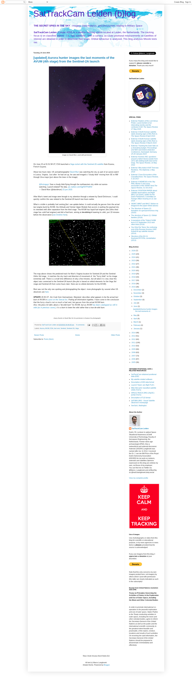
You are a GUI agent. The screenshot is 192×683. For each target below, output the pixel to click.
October (137, 296)
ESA (51, 328)
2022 (134, 264)
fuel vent (57, 328)
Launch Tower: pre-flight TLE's (142, 385)
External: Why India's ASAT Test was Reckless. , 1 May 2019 (145, 170)
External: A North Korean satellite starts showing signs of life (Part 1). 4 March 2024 (144, 141)
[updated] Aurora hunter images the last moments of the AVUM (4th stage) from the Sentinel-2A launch (73, 59)
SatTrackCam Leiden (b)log (84, 13)
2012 (134, 339)
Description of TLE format (140, 398)
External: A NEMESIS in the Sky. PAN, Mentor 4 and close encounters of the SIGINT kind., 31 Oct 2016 (144, 185)
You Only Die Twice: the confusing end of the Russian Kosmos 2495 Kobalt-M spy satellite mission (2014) (144, 230)
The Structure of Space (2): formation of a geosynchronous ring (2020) (144, 211)
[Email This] (93, 325)
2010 (134, 346)
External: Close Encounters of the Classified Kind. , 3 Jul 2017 (144, 177)
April (135, 319)
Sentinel (63, 328)
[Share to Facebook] (101, 325)
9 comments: (80, 325)
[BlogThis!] (96, 325)
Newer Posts (39, 335)
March (136, 322)
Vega (77, 328)
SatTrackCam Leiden (140, 429)
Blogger (107, 665)
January (137, 329)
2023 (134, 260)
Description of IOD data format (142, 382)
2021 (134, 267)
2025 (134, 254)
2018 (134, 277)
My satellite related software (141, 379)
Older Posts (115, 335)
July (135, 303)
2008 (134, 352)
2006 (134, 359)
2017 (134, 280)
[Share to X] (98, 325)
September (138, 300)
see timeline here (60, 215)
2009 (134, 349)
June (136, 306)
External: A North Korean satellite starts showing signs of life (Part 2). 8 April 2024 (144, 134)
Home (77, 335)
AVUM (47, 328)
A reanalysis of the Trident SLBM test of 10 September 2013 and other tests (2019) (143, 222)
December (138, 290)
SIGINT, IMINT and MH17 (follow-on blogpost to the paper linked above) (144, 205)
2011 (134, 343)
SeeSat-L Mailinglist (138, 406)
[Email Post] (89, 325)
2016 (134, 284)
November (138, 293)
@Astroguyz (44, 184)
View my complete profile (138, 478)
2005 (134, 362)
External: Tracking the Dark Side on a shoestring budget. (144, 150)
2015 (134, 287)
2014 (134, 333)
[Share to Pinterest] (104, 325)
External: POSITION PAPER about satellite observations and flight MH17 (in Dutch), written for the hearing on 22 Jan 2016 (144, 196)
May (135, 315)
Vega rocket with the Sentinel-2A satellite (86, 164)
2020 (134, 271)
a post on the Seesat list (57, 300)
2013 (134, 336)
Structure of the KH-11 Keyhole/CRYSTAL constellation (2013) (143, 238)
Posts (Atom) (49, 339)
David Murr (74, 172)
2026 (134, 251)
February (137, 325)
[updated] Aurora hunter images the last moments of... (145, 310)
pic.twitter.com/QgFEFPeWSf (80, 187)
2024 (134, 257)
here (47, 292)
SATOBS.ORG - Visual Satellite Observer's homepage (143, 402)
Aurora (42, 328)
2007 (134, 356)
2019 (134, 274)
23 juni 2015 (67, 189)
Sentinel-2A (70, 328)
